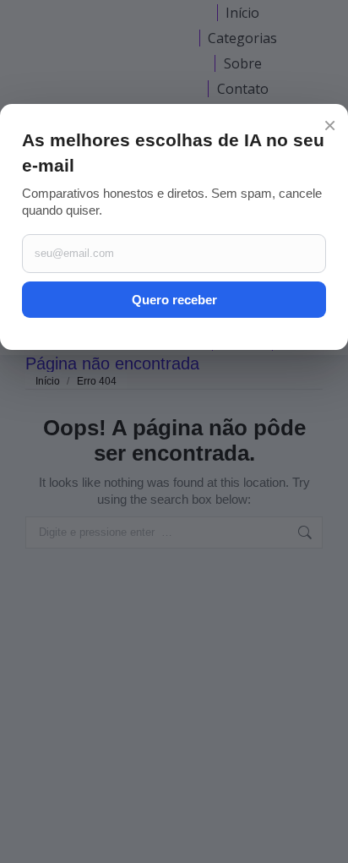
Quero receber (174, 299)
